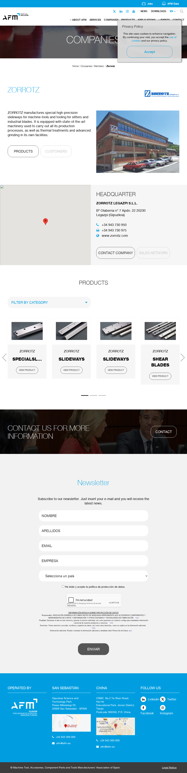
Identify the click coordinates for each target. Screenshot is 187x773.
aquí (130, 631)
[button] (45, 222)
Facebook (147, 713)
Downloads (158, 11)
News (144, 11)
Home (75, 66)
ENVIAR (93, 649)
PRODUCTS (23, 151)
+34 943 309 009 (65, 736)
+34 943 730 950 (114, 225)
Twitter (171, 699)
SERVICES (95, 19)
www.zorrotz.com (115, 235)
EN (171, 11)
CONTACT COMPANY (115, 253)
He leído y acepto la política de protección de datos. (95, 586)
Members (99, 66)
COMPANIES (111, 19)
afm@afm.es (63, 743)
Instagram (166, 713)
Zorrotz (110, 66)
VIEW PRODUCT (27, 370)
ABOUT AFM (79, 19)
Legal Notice (169, 767)
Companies (86, 66)
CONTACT (163, 432)
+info (137, 618)
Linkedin (153, 699)
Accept (149, 52)
